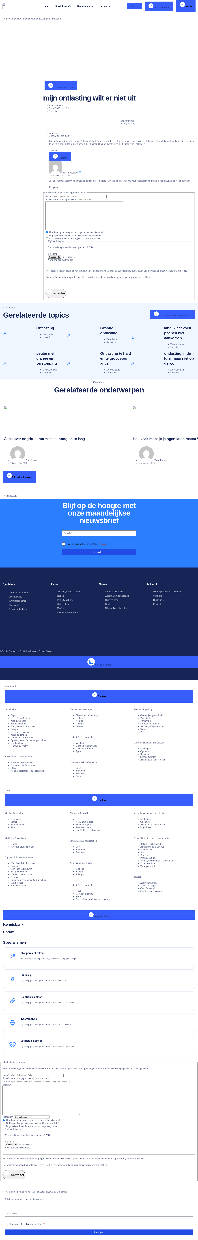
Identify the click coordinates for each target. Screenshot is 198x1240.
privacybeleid (93, 544)
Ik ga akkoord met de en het (75, 238)
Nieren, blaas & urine (67, 612)
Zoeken (134, 6)
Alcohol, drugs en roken (117, 595)
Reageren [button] (53, 187)
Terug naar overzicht (63, 87)
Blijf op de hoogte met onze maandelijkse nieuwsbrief (75, 235)
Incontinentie (15, 596)
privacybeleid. (94, 238)
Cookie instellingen (27, 651)
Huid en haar (111, 600)
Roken (60, 595)
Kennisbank (13, 924)
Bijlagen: (52, 254)
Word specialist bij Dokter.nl (167, 591)
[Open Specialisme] (69, 6)
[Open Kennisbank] (92, 6)
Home (5, 18)
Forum (8, 932)
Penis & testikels (65, 600)
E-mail (61, 199)
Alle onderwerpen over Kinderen (175, 315)
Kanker (61, 608)
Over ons (157, 595)
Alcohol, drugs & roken (68, 591)
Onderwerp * (8, 1081)
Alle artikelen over (22, 477)
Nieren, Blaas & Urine (116, 608)
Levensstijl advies (18, 609)
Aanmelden (99, 552)
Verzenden (58, 293)
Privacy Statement (47, 651)
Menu (188, 6)
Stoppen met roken (18, 592)
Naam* (49, 196)
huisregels (75, 238)
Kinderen (14, 18)
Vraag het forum (161, 7)
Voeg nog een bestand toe (60, 260)
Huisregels (158, 600)
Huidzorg (14, 605)
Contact (157, 604)
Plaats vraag (16, 1174)
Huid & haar (63, 604)
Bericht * (6, 1084)
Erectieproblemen (17, 601)
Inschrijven (99, 1232)
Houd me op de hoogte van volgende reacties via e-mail (76, 232)
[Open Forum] (109, 6)
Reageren (62, 157)
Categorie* (7, 1117)
